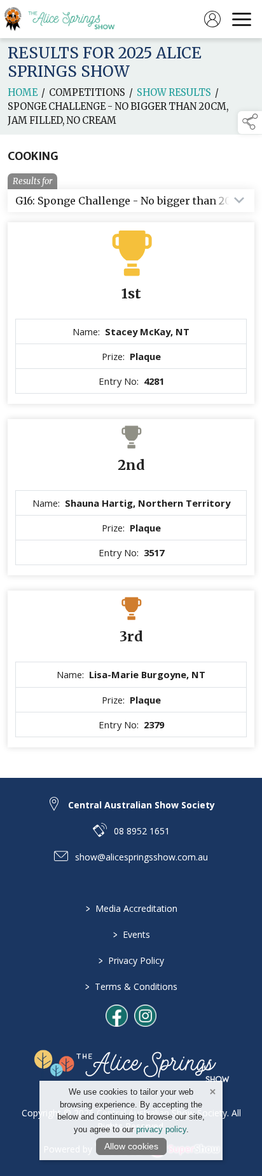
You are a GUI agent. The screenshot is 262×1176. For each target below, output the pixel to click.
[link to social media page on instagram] (145, 1016)
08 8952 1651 (142, 831)
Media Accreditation (131, 908)
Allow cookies (131, 1146)
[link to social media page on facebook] (117, 1016)
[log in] (212, 19)
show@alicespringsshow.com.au (141, 857)
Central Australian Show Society (141, 805)
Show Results (174, 92)
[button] (250, 122)
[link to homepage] (66, 19)
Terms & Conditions (131, 986)
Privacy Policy (131, 960)
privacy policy (161, 1129)
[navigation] (241, 19)
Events (131, 934)
